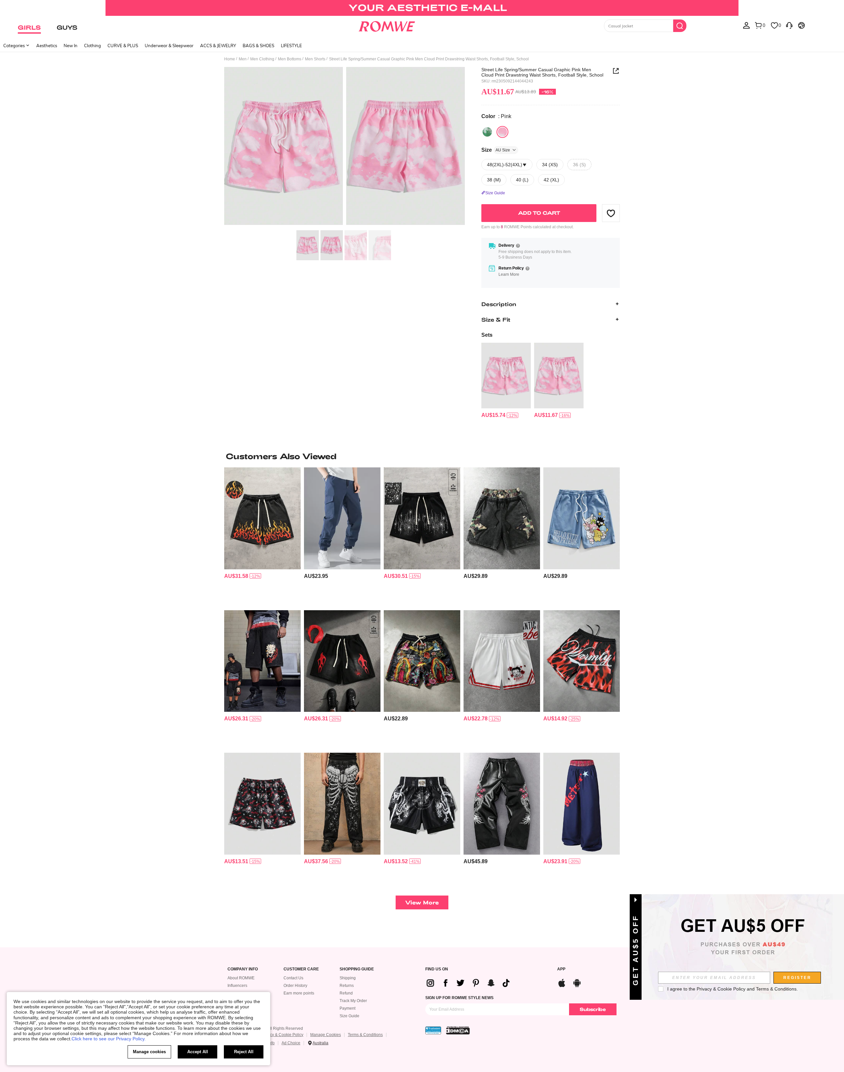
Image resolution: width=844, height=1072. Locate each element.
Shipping (348, 978)
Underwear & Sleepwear (169, 45)
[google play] (577, 982)
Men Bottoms (289, 59)
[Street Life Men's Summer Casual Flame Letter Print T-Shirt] (581, 661)
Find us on (436, 969)
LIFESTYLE (291, 45)
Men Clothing (262, 59)
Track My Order (353, 1000)
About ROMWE (241, 978)
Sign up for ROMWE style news (459, 997)
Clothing (92, 45)
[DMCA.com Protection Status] (458, 1030)
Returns (347, 985)
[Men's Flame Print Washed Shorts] (262, 518)
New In (70, 45)
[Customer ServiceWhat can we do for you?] (789, 25)
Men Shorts (315, 59)
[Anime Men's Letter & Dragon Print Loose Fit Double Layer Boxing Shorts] (422, 804)
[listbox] (746, 25)
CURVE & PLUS (122, 45)
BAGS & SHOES (258, 45)
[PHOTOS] (344, 147)
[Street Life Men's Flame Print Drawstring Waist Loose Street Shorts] (342, 661)
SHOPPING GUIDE (357, 969)
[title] (422, 456)
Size (495, 150)
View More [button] (422, 902)
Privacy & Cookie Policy (282, 1034)
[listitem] (506, 381)
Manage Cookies (325, 1034)
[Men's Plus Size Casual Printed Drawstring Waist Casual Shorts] (506, 376)
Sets (487, 335)
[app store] (561, 982)
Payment (347, 1008)
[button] (611, 213)
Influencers (237, 985)
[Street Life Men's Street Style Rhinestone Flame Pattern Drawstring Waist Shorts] (422, 518)
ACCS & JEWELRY (218, 45)
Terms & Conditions (365, 1034)
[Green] (487, 132)
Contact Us (293, 978)
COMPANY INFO (242, 969)
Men (243, 59)
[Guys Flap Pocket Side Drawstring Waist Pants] (342, 518)
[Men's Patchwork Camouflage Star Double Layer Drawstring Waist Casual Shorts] (502, 518)
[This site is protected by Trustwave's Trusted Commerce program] (433, 1030)
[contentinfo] (493, 415)
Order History (295, 985)
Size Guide (349, 1016)
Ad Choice (291, 1043)
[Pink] (502, 132)
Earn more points (299, 993)
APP (561, 969)
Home (229, 59)
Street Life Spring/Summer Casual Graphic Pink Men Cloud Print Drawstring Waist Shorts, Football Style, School (542, 72)
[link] (422, 8)
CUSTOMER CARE (301, 969)
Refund (346, 993)
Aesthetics (46, 45)
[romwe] (386, 25)
